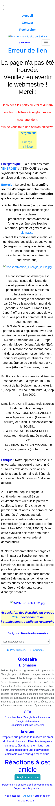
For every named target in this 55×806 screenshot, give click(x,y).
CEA (14, 617)
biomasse (26, 232)
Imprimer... (37, 649)
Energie (27, 142)
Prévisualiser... (18, 649)
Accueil (28, 795)
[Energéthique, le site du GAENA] (27, 36)
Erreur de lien (27, 50)
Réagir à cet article (27, 777)
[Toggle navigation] (46, 42)
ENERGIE (9, 168)
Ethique (27, 146)
